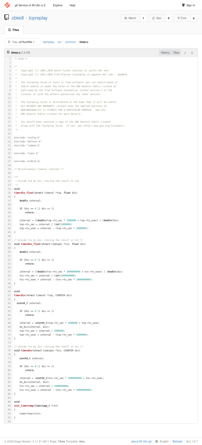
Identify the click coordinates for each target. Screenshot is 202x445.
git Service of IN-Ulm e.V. (30, 5)
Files (16, 30)
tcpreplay (38, 17)
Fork (183, 18)
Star (158, 18)
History (165, 52)
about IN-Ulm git (141, 441)
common (70, 42)
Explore (58, 5)
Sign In (190, 5)
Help (72, 5)
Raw (176, 52)
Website (177, 441)
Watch (132, 18)
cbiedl (18, 17)
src (60, 42)
